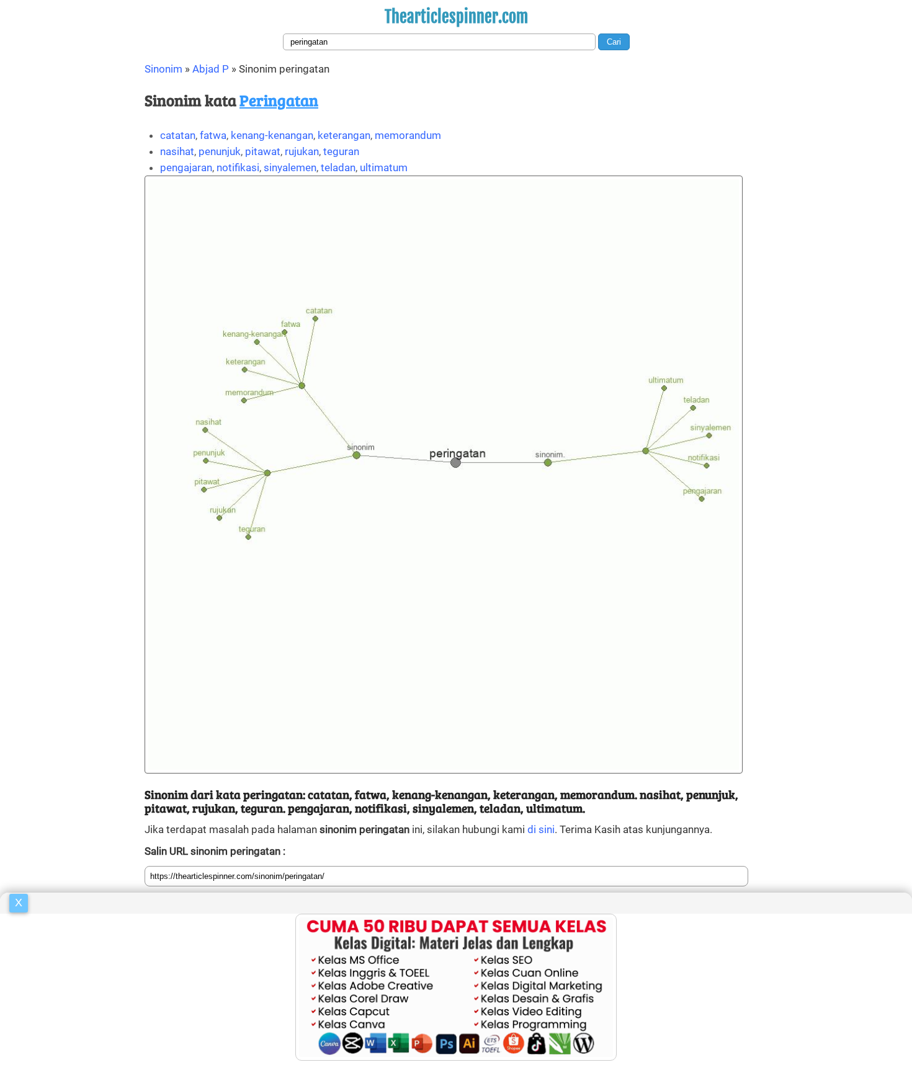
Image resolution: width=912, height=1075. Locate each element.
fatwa (213, 135)
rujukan (302, 151)
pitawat (262, 151)
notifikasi (238, 167)
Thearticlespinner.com (456, 17)
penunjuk (220, 151)
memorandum (408, 135)
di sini (541, 829)
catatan (177, 135)
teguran (341, 151)
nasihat (177, 151)
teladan (338, 167)
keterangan (344, 135)
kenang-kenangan (272, 135)
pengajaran (186, 167)
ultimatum (384, 167)
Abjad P (210, 69)
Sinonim (163, 69)
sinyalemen (290, 167)
